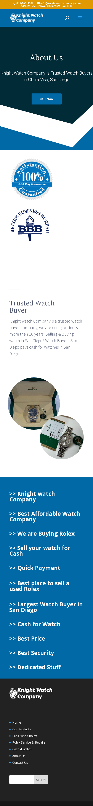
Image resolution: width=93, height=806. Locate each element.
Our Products (21, 729)
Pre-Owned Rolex (24, 736)
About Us (18, 756)
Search (41, 780)
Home (16, 722)
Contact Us (20, 762)
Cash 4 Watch (22, 749)
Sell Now (46, 99)
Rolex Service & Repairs (28, 742)
